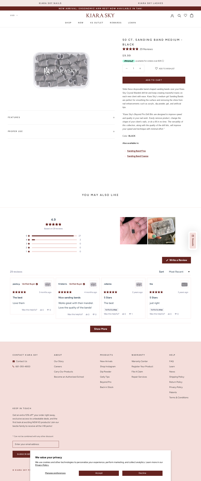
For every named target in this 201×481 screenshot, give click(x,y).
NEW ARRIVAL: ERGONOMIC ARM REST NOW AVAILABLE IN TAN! (100, 8)
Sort (162, 271)
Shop (68, 23)
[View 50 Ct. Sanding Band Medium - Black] (184, 284)
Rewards (116, 23)
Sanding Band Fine (136, 151)
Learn (132, 23)
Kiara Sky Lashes (150, 3)
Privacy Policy (176, 387)
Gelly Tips (105, 377)
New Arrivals (106, 361)
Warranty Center (140, 361)
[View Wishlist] (185, 15)
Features (14, 117)
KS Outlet (96, 23)
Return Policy (175, 382)
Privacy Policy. (42, 465)
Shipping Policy (176, 377)
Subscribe (23, 454)
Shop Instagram (108, 366)
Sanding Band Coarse (137, 156)
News (172, 371)
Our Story (59, 361)
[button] (137, 49)
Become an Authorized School (69, 377)
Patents (173, 392)
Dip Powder (105, 371)
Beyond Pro (105, 382)
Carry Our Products (63, 371)
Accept (99, 473)
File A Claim (137, 371)
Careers (58, 366)
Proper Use (15, 131)
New (81, 23)
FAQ (171, 361)
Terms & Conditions (178, 397)
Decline (142, 473)
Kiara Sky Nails (50, 3)
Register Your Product (142, 366)
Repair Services (139, 377)
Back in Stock (106, 387)
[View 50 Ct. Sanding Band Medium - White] (48, 284)
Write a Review (180, 260)
